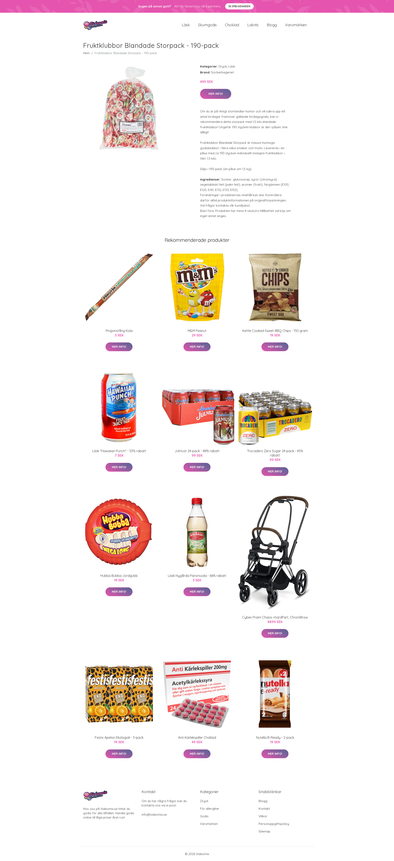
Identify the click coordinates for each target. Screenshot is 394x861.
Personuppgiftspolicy (274, 824)
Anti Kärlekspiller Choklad (197, 737)
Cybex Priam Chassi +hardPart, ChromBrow (275, 617)
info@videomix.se (154, 814)
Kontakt (264, 809)
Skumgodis (207, 25)
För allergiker (209, 809)
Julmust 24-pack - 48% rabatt (197, 451)
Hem (86, 53)
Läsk (186, 25)
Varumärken (296, 25)
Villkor (263, 816)
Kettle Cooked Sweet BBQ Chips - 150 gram (275, 331)
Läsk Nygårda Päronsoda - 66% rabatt (197, 576)
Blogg (272, 25)
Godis (204, 816)
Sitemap (264, 831)
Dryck (223, 66)
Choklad (232, 25)
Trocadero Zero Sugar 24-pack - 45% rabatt (275, 453)
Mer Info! (215, 94)
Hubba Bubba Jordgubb (119, 576)
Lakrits (253, 25)
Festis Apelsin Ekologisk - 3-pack (119, 737)
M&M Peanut (197, 331)
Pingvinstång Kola (119, 331)
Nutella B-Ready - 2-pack (275, 737)
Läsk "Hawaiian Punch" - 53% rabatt (119, 451)
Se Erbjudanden (239, 6)
